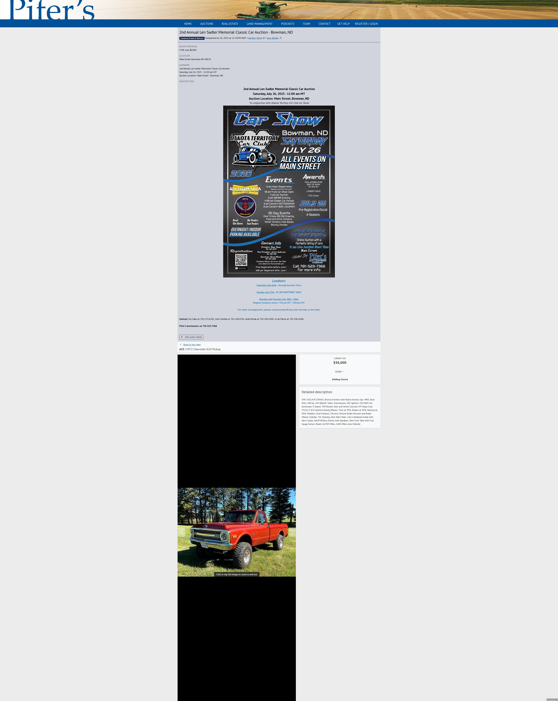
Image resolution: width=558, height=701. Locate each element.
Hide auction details (192, 337)
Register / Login (366, 23)
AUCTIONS (206, 23)
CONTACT (324, 23)
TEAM (306, 23)
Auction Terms (255, 38)
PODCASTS (287, 23)
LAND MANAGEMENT (260, 23)
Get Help (343, 23)
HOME (188, 23)
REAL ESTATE (230, 23)
